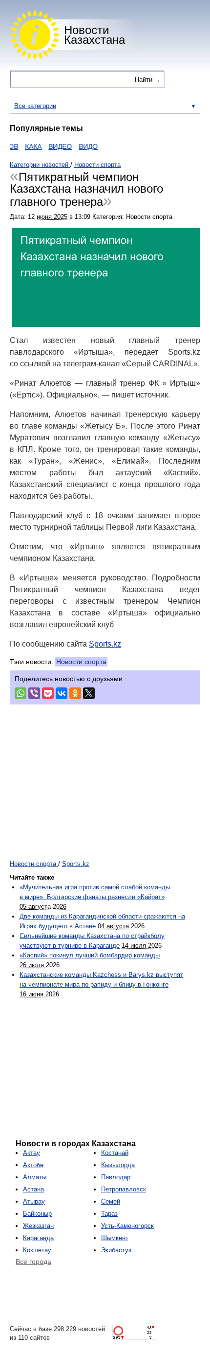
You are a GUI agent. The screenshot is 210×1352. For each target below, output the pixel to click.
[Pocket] (48, 693)
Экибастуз (116, 1250)
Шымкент (114, 1238)
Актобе (33, 1165)
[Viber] (34, 693)
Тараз (109, 1213)
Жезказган (38, 1225)
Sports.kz (105, 644)
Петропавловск (123, 1189)
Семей (110, 1201)
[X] (89, 693)
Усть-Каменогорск (127, 1225)
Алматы (34, 1177)
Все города (33, 1261)
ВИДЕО (53, 146)
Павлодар (115, 1177)
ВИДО (81, 146)
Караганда (38, 1238)
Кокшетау (37, 1250)
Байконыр (37, 1213)
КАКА (26, 146)
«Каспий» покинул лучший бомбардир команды (90, 955)
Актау (31, 1152)
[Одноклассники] (75, 693)
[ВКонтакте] (61, 693)
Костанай (114, 1152)
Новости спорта (81, 662)
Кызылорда (118, 1165)
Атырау (34, 1201)
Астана (33, 1189)
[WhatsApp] (20, 693)
